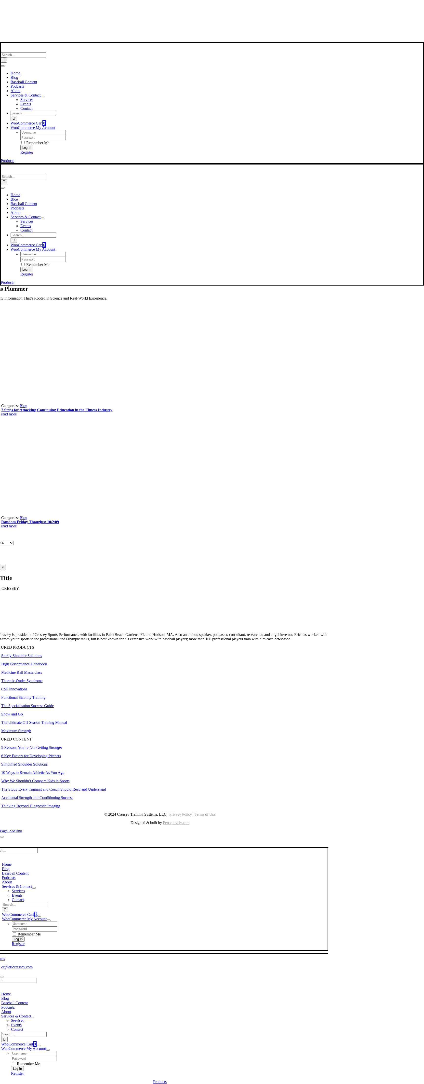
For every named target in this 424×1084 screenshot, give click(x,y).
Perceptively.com (176, 823)
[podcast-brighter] (160, 40)
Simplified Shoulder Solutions (24, 764)
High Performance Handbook (24, 664)
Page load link (11, 831)
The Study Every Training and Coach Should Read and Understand (53, 789)
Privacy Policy (180, 814)
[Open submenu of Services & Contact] (42, 96)
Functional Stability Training (23, 697)
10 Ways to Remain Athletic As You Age (32, 772)
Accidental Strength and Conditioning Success (37, 798)
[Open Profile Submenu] (49, 920)
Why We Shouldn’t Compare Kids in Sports (35, 781)
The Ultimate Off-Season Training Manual (34, 722)
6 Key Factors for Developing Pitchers (31, 756)
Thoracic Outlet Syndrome (21, 681)
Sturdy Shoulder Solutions (21, 656)
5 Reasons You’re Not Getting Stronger (31, 747)
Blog (23, 406)
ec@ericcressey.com (17, 967)
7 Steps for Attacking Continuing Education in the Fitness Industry (56, 410)
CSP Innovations (14, 689)
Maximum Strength (16, 731)
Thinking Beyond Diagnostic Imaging (30, 806)
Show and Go (12, 714)
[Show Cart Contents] (39, 916)
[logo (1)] (33, 50)
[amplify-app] (160, 27)
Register (26, 152)
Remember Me (37, 143)
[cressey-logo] (160, 6)
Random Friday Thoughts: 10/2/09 (30, 522)
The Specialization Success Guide (27, 706)
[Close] (2, 836)
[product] (50, 401)
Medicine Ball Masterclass (21, 672)
